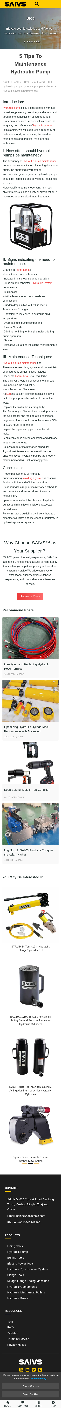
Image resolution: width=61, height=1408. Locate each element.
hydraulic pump (11, 107)
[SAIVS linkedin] (27, 1369)
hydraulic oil (22, 376)
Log (8, 393)
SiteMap (12, 1333)
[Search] (36, 3)
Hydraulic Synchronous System (27, 1269)
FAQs (11, 1327)
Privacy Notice (16, 1344)
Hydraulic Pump (17, 1251)
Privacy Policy (38, 1378)
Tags (10, 1321)
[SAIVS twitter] (34, 1369)
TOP (53, 1406)
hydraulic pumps (12, 86)
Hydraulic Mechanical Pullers (26, 1292)
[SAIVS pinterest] (40, 1369)
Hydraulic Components (22, 1286)
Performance (22, 269)
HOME (7, 1406)
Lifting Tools (15, 1246)
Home (30, 41)
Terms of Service (18, 1339)
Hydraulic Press (17, 1298)
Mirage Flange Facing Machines (28, 1281)
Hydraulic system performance (20, 91)
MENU (38, 1406)
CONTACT (22, 1406)
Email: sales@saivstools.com (26, 1216)
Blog (38, 41)
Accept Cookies (31, 1386)
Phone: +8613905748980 (23, 1222)
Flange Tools (15, 1275)
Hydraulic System (42, 283)
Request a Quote (30, 596)
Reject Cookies (30, 1394)
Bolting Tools (15, 1257)
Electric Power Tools (20, 1263)
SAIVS (17, 81)
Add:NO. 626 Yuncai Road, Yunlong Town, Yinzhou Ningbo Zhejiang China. (30, 1204)
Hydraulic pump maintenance (39, 86)
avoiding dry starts (32, 478)
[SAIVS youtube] (21, 1369)
